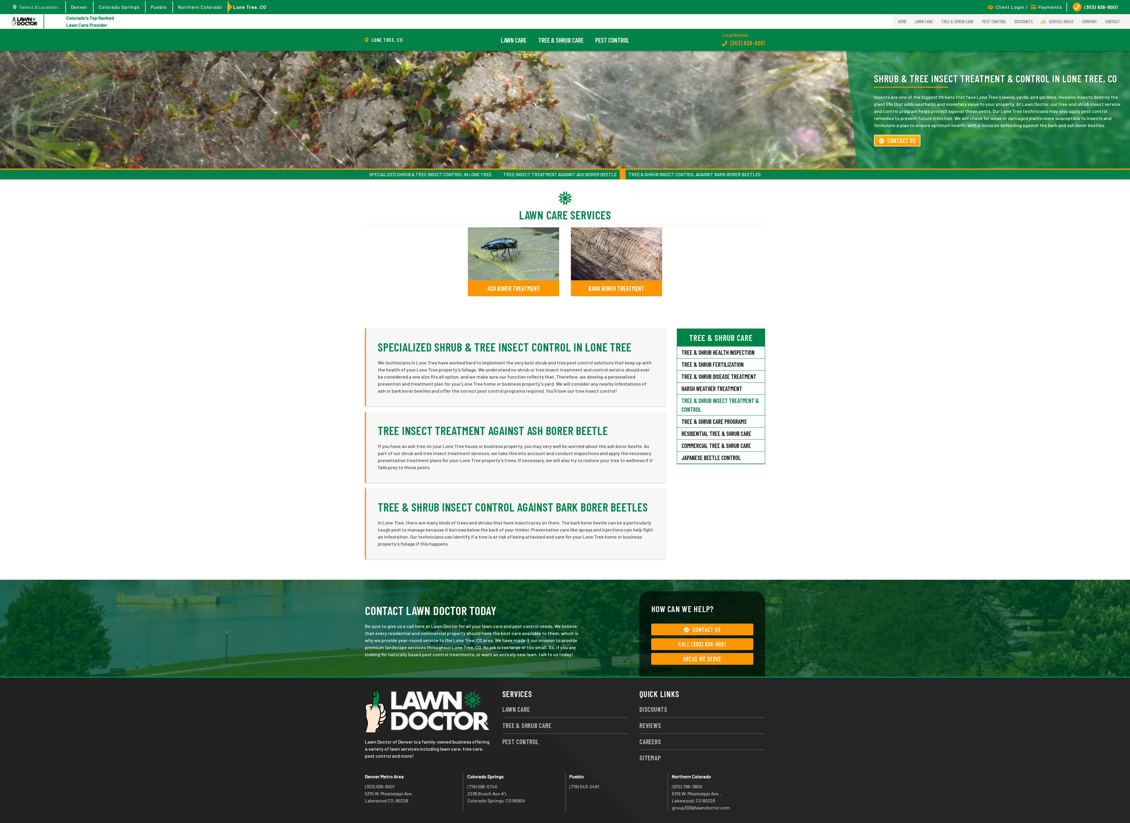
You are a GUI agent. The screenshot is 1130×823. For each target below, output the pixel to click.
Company (1089, 21)
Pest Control (994, 21)
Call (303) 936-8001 (702, 644)
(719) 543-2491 (584, 786)
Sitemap (650, 758)
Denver (79, 7)
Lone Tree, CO (249, 7)
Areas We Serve (702, 658)
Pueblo (159, 7)
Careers (650, 741)
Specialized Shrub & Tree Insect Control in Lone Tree (430, 174)
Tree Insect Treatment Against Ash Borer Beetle (560, 174)
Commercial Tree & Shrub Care (716, 445)
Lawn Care (924, 21)
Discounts (1023, 21)
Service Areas (1061, 21)
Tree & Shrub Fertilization (713, 364)
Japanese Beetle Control (711, 457)
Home (902, 21)
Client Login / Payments (1029, 7)
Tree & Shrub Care (957, 21)
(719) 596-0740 (482, 786)
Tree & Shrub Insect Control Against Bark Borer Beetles (695, 174)
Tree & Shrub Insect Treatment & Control (720, 405)
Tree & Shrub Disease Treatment (719, 376)
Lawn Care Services (565, 215)
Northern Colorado (200, 7)
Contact (1112, 21)
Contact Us (902, 140)
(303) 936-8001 (1101, 7)
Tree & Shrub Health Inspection (718, 352)
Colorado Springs (119, 7)
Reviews (650, 725)
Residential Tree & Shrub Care (716, 433)
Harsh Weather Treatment (712, 388)
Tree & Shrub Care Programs (714, 421)
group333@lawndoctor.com (701, 807)
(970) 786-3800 (687, 786)
